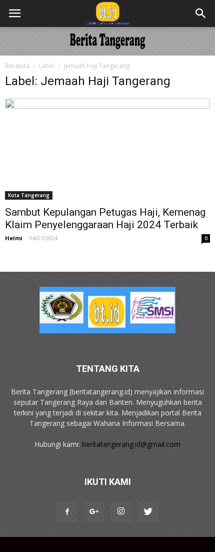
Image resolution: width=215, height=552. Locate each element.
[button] (201, 13)
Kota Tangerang (29, 195)
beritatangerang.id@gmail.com (131, 444)
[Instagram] (121, 512)
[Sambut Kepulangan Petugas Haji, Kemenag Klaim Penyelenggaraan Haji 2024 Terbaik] (107, 149)
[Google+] (94, 512)
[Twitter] (148, 512)
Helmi (13, 238)
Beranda (17, 66)
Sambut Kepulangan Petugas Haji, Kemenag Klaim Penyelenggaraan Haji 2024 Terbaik (105, 218)
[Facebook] (67, 512)
